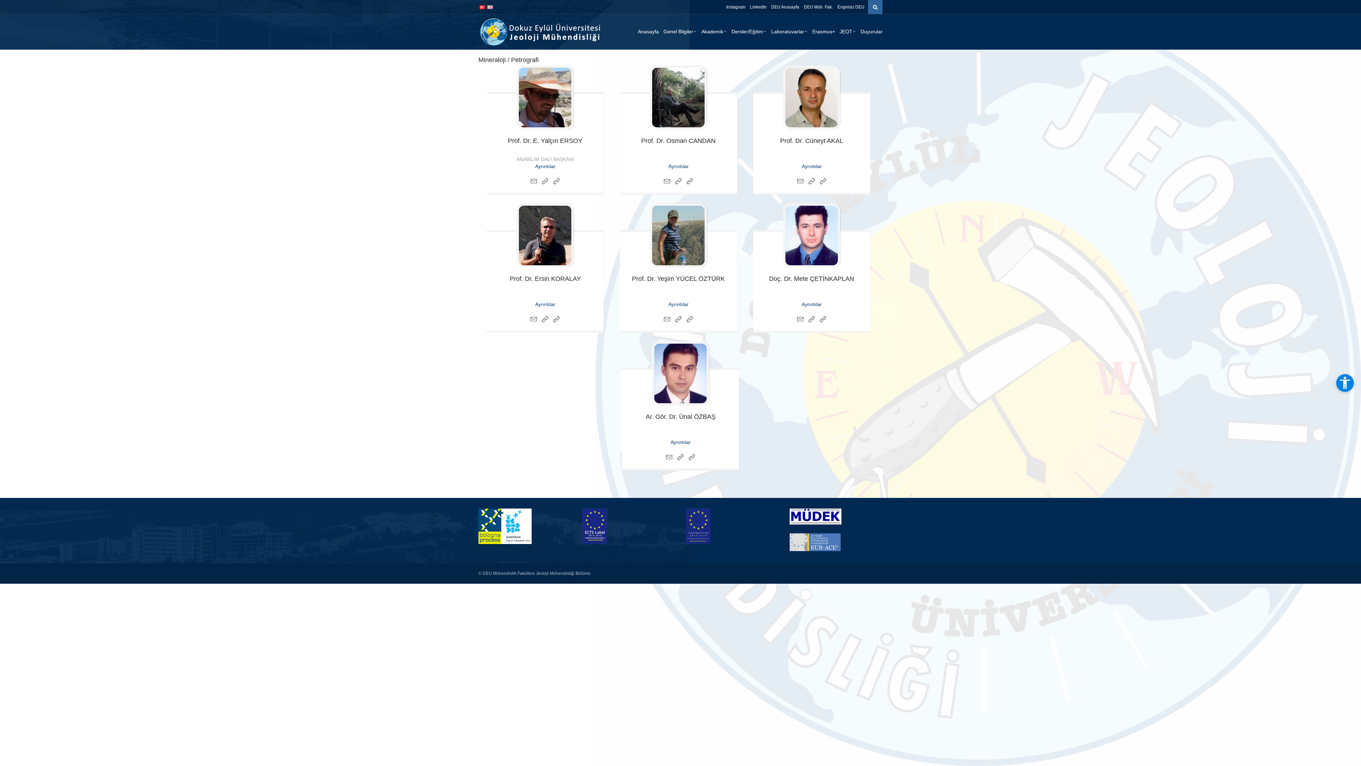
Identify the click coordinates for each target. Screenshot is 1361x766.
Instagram (735, 7)
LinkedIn (758, 7)
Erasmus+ (823, 31)
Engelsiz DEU (851, 7)
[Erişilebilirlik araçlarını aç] (1345, 383)
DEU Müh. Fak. (818, 7)
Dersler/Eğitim (747, 31)
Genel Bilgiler (678, 31)
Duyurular (872, 31)
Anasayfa (648, 31)
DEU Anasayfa (785, 7)
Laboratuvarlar (787, 31)
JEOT (846, 31)
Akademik (712, 31)
